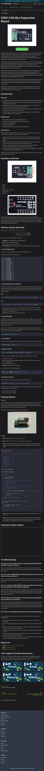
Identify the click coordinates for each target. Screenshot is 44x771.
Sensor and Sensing (5, 717)
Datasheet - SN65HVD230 (10, 649)
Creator (15, 0)
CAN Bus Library (15, 438)
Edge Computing (4, 720)
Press (2, 763)
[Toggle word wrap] (40, 371)
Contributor (23, 0)
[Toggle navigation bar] (2, 4)
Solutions (3, 724)
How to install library (14, 441)
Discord (2, 731)
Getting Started (4, 715)
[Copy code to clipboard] (42, 258)
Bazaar (2, 743)
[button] (15, 3)
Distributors (3, 736)
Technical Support (5, 750)
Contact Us (3, 761)
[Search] (42, 4)
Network (3, 719)
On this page (4, 10)
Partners (3, 734)
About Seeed (3, 757)
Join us (2, 759)
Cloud (2, 722)
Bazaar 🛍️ (40, 3)
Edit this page (5, 686)
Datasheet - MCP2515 (10, 647)
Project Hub (3, 733)
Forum (2, 749)
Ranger (18, 0)
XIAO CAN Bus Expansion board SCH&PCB (14, 645)
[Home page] (2, 7)
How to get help (4, 745)
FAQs (2, 747)
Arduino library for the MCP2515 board (15, 230)
